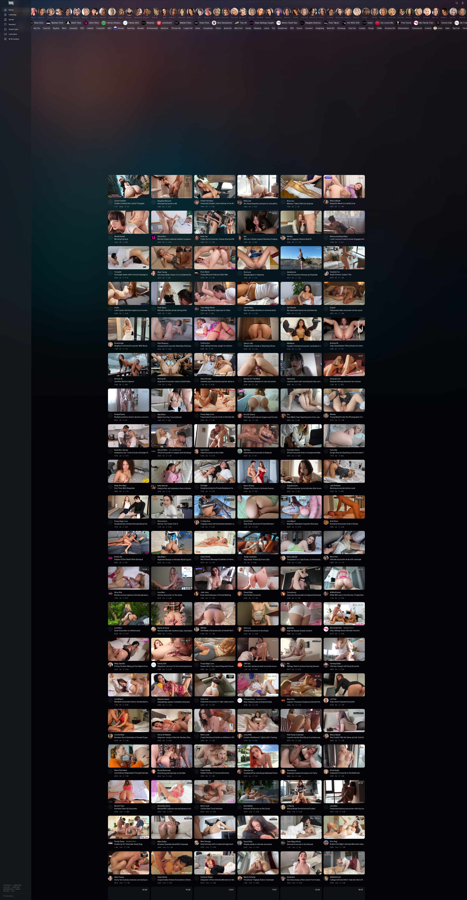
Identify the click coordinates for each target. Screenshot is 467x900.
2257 (13, 891)
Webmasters (8, 889)
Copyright (7, 885)
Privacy (6, 891)
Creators (16, 887)
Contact (6, 887)
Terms (17, 889)
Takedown (17, 885)
